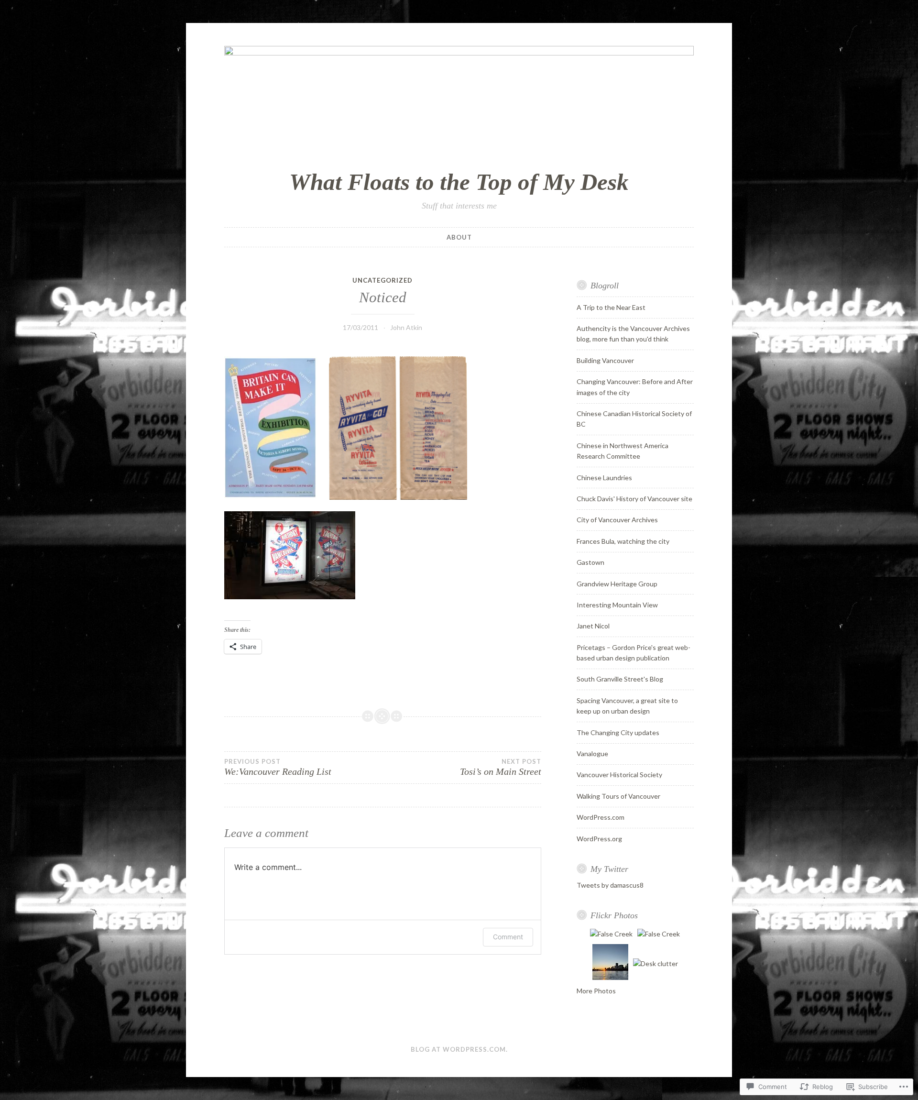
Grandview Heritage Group (617, 584)
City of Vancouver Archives (617, 520)
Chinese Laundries (604, 477)
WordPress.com (600, 817)
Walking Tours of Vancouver (618, 796)
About (459, 237)
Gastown (590, 562)
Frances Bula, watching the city (623, 541)
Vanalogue (592, 753)
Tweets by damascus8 (610, 885)
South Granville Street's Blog (620, 679)
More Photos (596, 991)
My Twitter (609, 869)
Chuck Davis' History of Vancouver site (634, 499)
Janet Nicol (593, 626)
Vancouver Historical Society (619, 774)
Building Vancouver (605, 360)
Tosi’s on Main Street (500, 767)
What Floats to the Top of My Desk (459, 182)
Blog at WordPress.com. (459, 1049)
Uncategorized (382, 280)
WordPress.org (599, 839)
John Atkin (406, 327)
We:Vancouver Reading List (277, 767)
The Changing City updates (618, 732)
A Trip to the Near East (611, 307)
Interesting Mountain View (617, 605)
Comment (508, 937)
